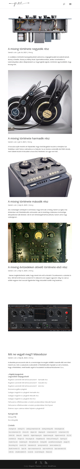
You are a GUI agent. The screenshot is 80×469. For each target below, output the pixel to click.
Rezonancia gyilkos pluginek (17, 389)
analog (21, 429)
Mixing (30, 52)
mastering (23, 442)
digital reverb (60, 435)
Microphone (33, 442)
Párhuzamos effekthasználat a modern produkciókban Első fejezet (30, 405)
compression (52, 432)
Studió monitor (14, 448)
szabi (15, 52)
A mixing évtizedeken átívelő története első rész (37, 267)
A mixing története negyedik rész (28, 49)
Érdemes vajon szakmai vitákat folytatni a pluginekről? (26, 408)
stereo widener (55, 445)
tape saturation (60, 448)
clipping (41, 432)
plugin (66, 442)
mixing (43, 442)
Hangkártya (40, 439)
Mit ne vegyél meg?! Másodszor (27, 354)
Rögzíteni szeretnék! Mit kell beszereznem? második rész (27, 383)
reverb (22, 445)
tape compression (34, 448)
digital (26, 435)
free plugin (30, 439)
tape (24, 448)
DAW (11, 435)
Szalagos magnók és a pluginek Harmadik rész (23, 392)
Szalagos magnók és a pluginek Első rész (22, 399)
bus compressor (14, 432)
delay (18, 435)
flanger (21, 439)
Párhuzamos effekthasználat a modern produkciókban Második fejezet (32, 402)
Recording (11, 420)
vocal (30, 452)
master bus (13, 442)
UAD (11, 452)
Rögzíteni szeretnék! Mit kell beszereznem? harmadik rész (28, 380)
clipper (33, 432)
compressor (63, 432)
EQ (69, 435)
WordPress (52, 466)
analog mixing (47, 429)
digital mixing (48, 435)
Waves (49, 452)
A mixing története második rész (28, 201)
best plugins (59, 429)
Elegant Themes (35, 466)
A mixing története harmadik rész (29, 138)
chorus (25, 432)
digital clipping (36, 435)
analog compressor (33, 429)
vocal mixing (39, 452)
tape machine (48, 448)
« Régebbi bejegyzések (15, 374)
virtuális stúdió (20, 452)
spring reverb (43, 445)
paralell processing (55, 442)
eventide (12, 439)
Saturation (32, 445)
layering (63, 439)
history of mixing (52, 439)
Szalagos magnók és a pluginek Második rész (23, 396)
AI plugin (12, 429)
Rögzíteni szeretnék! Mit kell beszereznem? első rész (26, 386)
